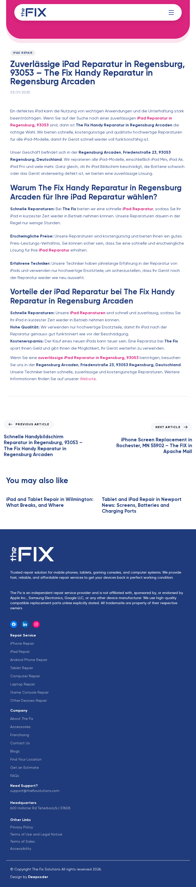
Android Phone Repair (28, 660)
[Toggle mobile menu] (171, 12)
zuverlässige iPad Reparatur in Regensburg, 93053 (88, 357)
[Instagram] (36, 624)
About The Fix (21, 719)
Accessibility (20, 848)
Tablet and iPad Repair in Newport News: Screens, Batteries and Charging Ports (141, 505)
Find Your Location (26, 759)
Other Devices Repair (28, 700)
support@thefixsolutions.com (34, 791)
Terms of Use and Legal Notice (36, 834)
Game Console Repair (29, 692)
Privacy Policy (21, 827)
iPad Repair (23, 53)
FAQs (14, 776)
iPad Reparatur (137, 208)
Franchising (19, 735)
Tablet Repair (21, 668)
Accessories (20, 727)
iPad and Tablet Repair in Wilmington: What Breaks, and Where (49, 502)
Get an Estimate (24, 767)
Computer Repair (25, 676)
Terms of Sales (22, 841)
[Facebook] (13, 624)
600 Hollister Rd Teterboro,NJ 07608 (40, 808)
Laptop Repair (22, 684)
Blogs (15, 751)
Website (88, 378)
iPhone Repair (22, 643)
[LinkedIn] (25, 624)
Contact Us (20, 743)
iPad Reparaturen (87, 312)
